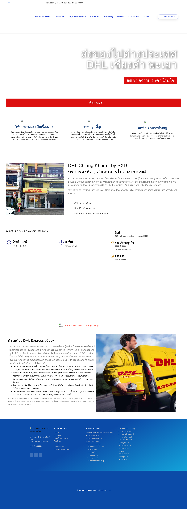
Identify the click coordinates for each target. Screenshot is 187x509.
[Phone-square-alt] (40, 455)
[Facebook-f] (31, 455)
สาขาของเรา (133, 17)
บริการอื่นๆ (60, 17)
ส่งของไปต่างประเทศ (43, 17)
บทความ (120, 17)
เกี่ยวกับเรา (94, 17)
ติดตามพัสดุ (108, 17)
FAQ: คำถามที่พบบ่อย (77, 17)
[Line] (36, 455)
